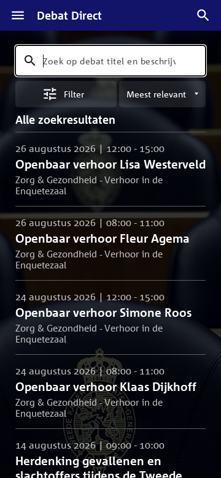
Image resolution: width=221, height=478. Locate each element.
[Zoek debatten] (203, 15)
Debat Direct (69, 15)
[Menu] (17, 15)
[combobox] (110, 60)
